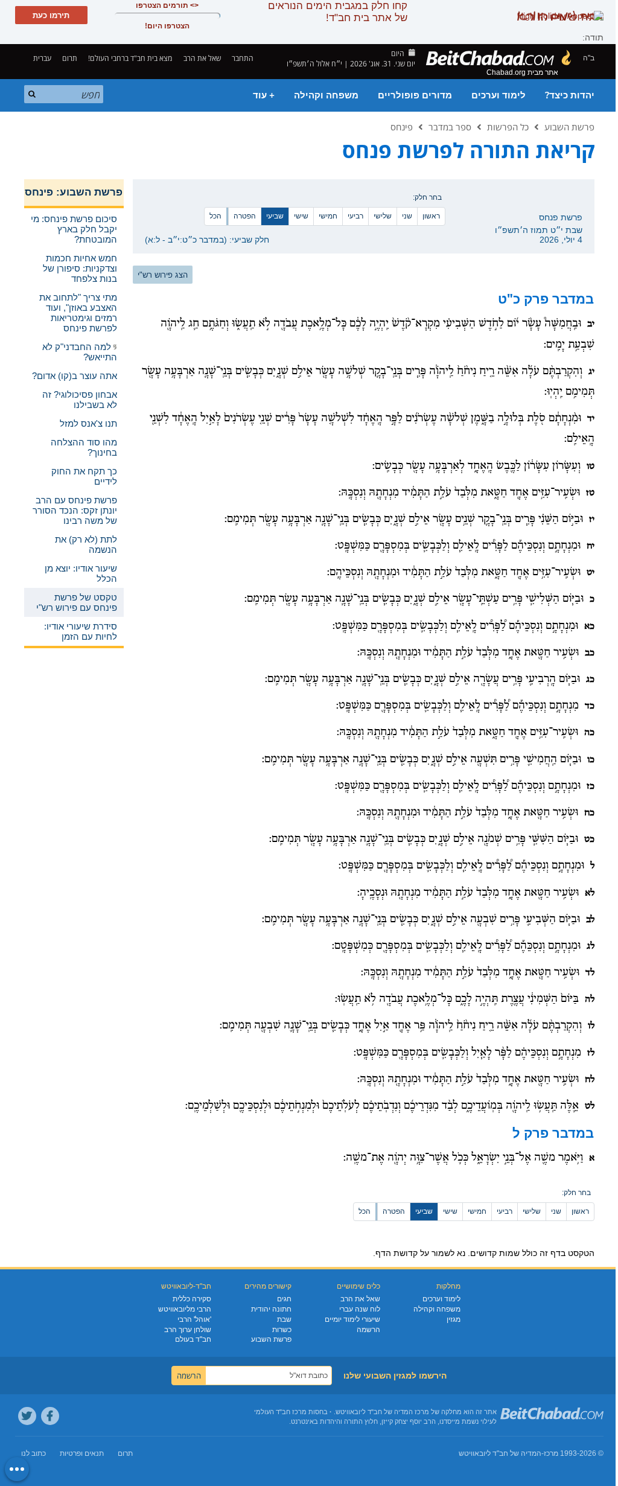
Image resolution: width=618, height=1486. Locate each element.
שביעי (275, 216)
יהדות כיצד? (569, 95)
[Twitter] (27, 1416)
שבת (284, 1319)
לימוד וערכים (498, 95)
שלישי (383, 216)
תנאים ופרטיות (82, 1453)
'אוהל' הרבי (194, 1319)
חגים (284, 1299)
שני (407, 216)
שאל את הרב (202, 58)
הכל (215, 216)
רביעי (355, 216)
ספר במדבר (449, 127)
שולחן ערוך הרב (187, 1329)
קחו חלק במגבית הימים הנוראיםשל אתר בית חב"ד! (337, 12)
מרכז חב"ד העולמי (280, 1411)
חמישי (328, 216)
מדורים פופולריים (415, 95)
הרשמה (368, 1329)
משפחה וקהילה (326, 95)
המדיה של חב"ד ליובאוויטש (500, 1453)
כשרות (281, 1329)
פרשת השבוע (569, 127)
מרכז (551, 1453)
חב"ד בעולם (193, 1339)
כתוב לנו (33, 1453)
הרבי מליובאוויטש (184, 1309)
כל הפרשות (508, 127)
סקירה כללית (192, 1299)
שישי (301, 216)
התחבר (243, 58)
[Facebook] (50, 1416)
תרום (69, 58)
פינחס (401, 127)
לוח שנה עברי (359, 1309)
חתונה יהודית (271, 1309)
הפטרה (245, 216)
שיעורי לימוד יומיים (352, 1319)
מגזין (453, 1319)
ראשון (431, 216)
